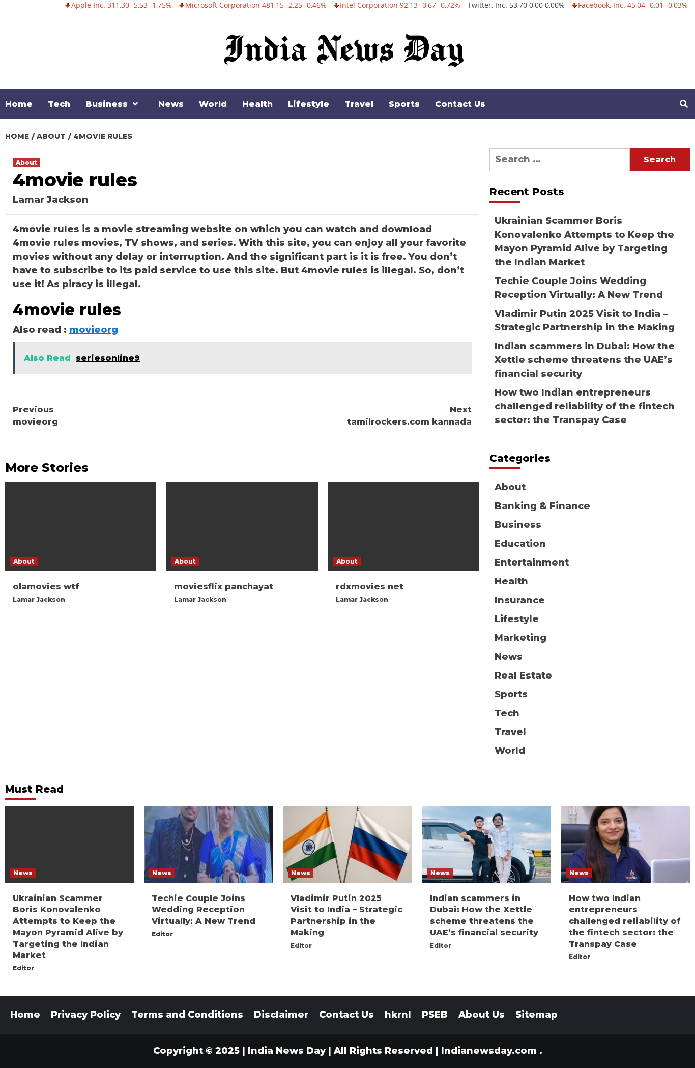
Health (257, 104)
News (171, 104)
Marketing (520, 637)
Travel (358, 104)
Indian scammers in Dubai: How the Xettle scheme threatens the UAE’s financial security (585, 360)
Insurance (520, 600)
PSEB (435, 1014)
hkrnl (398, 1014)
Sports (404, 104)
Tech (59, 104)
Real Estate (523, 675)
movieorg (93, 329)
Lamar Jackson (51, 199)
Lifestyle (308, 104)
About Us (481, 1014)
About (26, 162)
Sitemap (536, 1014)
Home (19, 104)
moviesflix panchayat (223, 587)
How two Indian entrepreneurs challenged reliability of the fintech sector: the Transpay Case (585, 406)
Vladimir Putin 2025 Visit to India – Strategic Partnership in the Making (585, 320)
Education (520, 543)
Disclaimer (281, 1014)
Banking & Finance (542, 506)
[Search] (683, 104)
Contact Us (460, 104)
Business (106, 104)
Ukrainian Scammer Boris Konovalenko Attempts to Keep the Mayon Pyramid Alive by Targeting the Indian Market (584, 241)
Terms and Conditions (187, 1014)
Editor (23, 968)
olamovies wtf (46, 587)
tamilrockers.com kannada (409, 416)
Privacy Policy (86, 1014)
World (213, 104)
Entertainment (532, 562)
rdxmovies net (369, 587)
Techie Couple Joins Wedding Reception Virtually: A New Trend (579, 287)
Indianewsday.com (489, 1050)
